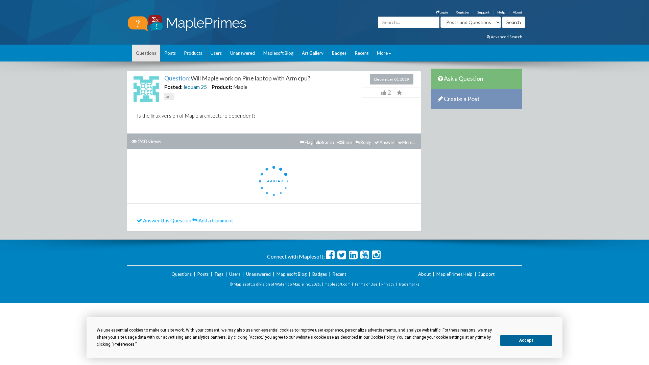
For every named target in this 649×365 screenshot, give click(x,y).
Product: (222, 87)
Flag (308, 142)
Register (463, 12)
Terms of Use (366, 284)
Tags (218, 274)
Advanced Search (506, 36)
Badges (339, 53)
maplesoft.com (337, 284)
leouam (192, 87)
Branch (327, 142)
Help (501, 12)
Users (216, 53)
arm (169, 96)
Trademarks (408, 284)
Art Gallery (312, 53)
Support (483, 12)
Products (193, 53)
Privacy (387, 284)
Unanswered (242, 53)
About (517, 12)
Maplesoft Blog (278, 53)
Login (443, 12)
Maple (240, 87)
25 (204, 87)
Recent (361, 53)
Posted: (173, 87)
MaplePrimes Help (454, 274)
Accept (526, 340)
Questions (146, 53)
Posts (170, 53)
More (382, 53)
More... (408, 142)
